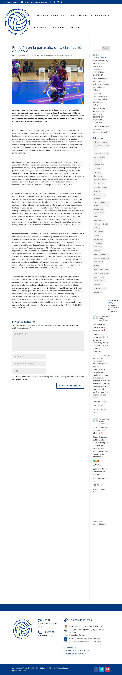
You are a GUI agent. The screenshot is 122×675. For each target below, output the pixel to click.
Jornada (97, 199)
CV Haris (97, 168)
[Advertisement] (101, 565)
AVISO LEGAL (71, 648)
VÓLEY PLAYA (59, 28)
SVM (95, 277)
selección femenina (101, 254)
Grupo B (97, 191)
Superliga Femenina (101, 269)
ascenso (105, 142)
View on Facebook (99, 409)
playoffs (105, 224)
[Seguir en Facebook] (96, 669)
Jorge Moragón (99, 195)
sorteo (96, 266)
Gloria (95, 94)
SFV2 (101, 262)
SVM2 (102, 277)
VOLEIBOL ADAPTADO (101, 16)
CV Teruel (97, 172)
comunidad (98, 161)
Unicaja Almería (99, 281)
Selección (97, 250)
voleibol (97, 284)
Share (95, 412)
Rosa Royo (98, 247)
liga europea (98, 209)
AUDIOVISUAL (40, 28)
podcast (97, 228)
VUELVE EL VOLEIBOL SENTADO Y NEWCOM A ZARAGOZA (99, 69)
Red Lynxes (98, 239)
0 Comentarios (65, 55)
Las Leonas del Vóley (99, 204)
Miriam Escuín (99, 220)
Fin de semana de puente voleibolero (101, 129)
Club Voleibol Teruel (101, 153)
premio (96, 235)
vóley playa (98, 292)
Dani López (98, 176)
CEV (95, 150)
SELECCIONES (75, 28)
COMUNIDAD (40, 16)
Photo (99, 405)
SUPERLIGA (56, 16)
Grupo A (106, 187)
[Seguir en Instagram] (107, 669)
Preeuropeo (98, 232)
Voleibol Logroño (100, 288)
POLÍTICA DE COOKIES (75, 654)
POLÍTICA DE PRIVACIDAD (77, 651)
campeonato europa (101, 146)
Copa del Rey (99, 165)
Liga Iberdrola (99, 213)
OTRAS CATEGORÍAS (78, 16)
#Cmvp (96, 142)
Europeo (97, 187)
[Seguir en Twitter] (101, 669)
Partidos (97, 224)
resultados (98, 243)
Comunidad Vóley (23, 55)
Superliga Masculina (49, 55)
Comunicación (99, 157)
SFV (95, 262)
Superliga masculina (101, 273)
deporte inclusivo (100, 180)
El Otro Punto (99, 183)
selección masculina (101, 258)
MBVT (96, 217)
